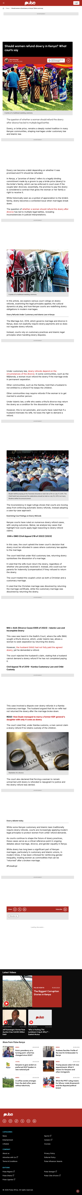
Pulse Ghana (7, 1176)
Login (76, 3)
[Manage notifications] (77, 1191)
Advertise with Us (9, 1157)
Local (17, 1061)
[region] (41, 1023)
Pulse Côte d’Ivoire (51, 1176)
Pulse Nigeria (7, 1172)
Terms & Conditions (10, 1161)
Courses (47, 1144)
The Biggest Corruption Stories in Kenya (46, 993)
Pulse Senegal (49, 1172)
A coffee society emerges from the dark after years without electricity (25, 1083)
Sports (46, 1136)
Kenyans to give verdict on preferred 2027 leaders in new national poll (25, 1067)
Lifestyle (6, 1144)
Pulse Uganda (8, 1180)
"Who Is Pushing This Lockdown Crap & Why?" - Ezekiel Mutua (38, 1032)
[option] (14, 1024)
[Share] (69, 60)
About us (6, 1153)
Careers (47, 1140)
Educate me (13, 916)
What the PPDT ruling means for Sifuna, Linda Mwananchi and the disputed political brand (67, 1084)
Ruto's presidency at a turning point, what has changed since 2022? (24, 1052)
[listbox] (41, 1023)
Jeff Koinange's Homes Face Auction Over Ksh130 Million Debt (14, 1032)
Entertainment (8, 1140)
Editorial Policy (50, 1157)
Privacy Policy (49, 1153)
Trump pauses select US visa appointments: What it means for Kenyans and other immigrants (67, 1068)
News (7, 8)
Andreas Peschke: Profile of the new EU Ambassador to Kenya (67, 1052)
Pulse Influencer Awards (53, 1161)
